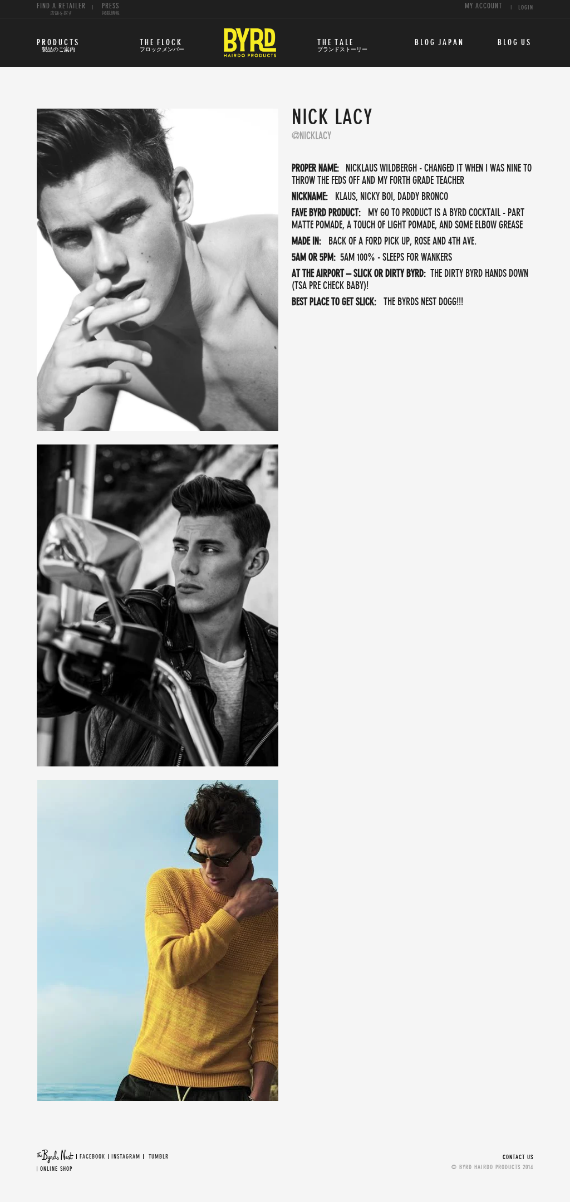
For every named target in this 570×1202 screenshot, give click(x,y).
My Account (483, 6)
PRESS (111, 9)
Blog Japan (439, 42)
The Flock (162, 45)
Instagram (125, 1157)
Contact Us (518, 1157)
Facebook (92, 1157)
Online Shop (56, 1169)
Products (58, 45)
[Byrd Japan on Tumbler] (147, 1157)
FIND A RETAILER (61, 9)
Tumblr (159, 1157)
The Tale (342, 45)
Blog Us (515, 42)
